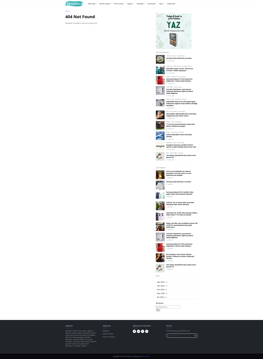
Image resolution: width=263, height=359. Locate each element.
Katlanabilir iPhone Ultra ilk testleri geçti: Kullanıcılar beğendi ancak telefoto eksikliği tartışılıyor (181, 103)
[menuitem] (91, 3)
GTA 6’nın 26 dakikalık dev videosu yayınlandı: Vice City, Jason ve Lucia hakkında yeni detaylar (178, 173)
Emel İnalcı (169, 66)
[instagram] (146, 331)
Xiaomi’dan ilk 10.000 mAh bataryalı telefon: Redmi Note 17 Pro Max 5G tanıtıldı (181, 214)
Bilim (167, 153)
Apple (168, 99)
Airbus (168, 132)
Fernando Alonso (186, 66)
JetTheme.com (145, 356)
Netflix (176, 111)
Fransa (173, 122)
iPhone (172, 99)
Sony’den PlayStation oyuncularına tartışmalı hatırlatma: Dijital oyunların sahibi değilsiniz (179, 91)
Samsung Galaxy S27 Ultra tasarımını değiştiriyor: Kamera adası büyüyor (179, 80)
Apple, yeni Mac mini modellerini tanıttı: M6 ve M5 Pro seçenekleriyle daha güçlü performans (181, 225)
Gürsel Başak (181, 56)
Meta (174, 142)
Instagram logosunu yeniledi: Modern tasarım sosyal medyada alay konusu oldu (181, 146)
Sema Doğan (180, 142)
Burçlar (174, 56)
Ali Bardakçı (169, 87)
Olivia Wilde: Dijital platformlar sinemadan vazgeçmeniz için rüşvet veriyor (181, 115)
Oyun (180, 87)
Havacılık (181, 132)
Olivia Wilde (181, 111)
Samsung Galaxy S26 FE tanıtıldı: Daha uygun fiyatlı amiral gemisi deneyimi (179, 193)
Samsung (182, 76)
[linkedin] (138, 331)
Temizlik (180, 153)
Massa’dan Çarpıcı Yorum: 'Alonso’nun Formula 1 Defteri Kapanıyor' (179, 70)
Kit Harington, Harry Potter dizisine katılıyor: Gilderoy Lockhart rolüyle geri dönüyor (180, 256)
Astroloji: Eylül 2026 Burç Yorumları (178, 182)
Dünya (168, 122)
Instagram (169, 142)
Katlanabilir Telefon (180, 99)
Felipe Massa (177, 66)
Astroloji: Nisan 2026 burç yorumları (179, 58)
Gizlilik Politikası (108, 334)
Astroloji (168, 56)
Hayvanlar (179, 122)
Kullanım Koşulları (109, 337)
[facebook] (142, 331)
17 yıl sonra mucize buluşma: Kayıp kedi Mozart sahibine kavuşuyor (180, 125)
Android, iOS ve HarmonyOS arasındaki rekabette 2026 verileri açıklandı (180, 203)
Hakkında (106, 331)
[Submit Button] (195, 336)
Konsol (176, 87)
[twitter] (134, 331)
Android (168, 76)
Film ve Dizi (169, 111)
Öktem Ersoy (175, 76)
